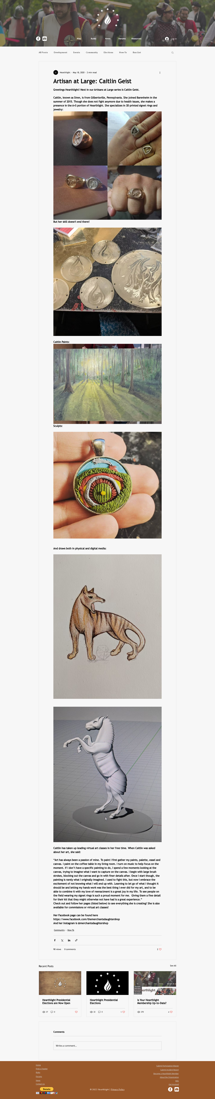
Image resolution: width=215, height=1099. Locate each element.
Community (92, 52)
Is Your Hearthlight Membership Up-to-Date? (151, 1001)
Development (60, 52)
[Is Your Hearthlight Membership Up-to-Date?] (155, 983)
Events (76, 52)
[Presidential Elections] (60, 983)
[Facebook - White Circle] (38, 38)
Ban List (137, 52)
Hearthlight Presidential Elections (104, 1001)
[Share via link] (76, 940)
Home (38, 1065)
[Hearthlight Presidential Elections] (107, 983)
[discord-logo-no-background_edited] (44, 38)
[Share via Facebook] (54, 940)
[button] (172, 52)
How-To (123, 52)
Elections (108, 52)
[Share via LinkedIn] (69, 940)
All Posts (43, 52)
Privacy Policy (117, 1089)
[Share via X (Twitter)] (62, 940)
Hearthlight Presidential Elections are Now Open (56, 1001)
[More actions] (160, 72)
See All (173, 965)
